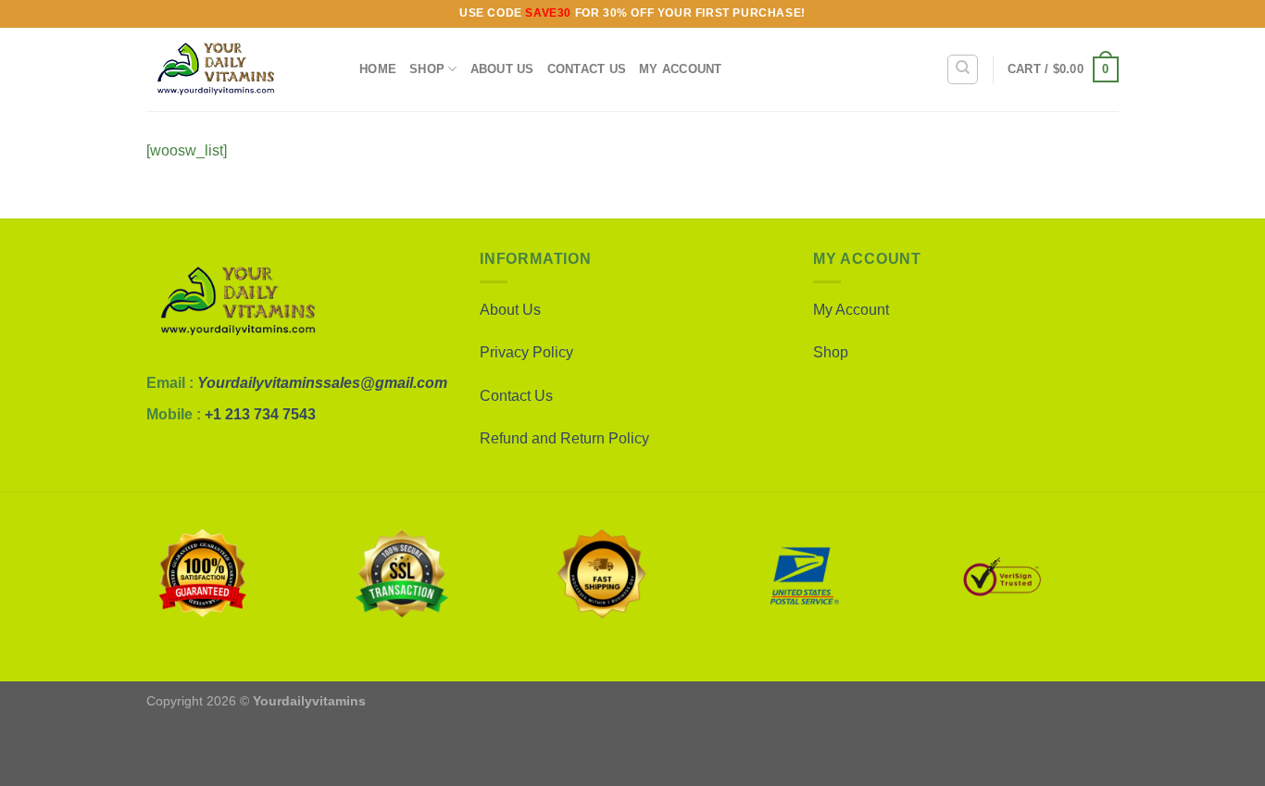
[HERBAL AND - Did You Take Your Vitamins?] (239, 69)
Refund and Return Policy (564, 438)
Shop (427, 69)
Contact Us (587, 69)
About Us (502, 69)
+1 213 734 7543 (260, 414)
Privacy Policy (526, 352)
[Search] (962, 69)
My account (680, 69)
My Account (851, 310)
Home (377, 69)
